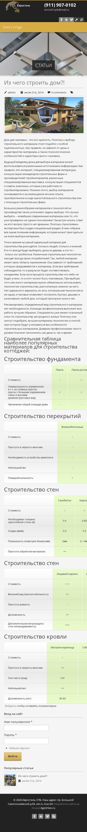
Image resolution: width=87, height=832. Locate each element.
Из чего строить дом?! (34, 82)
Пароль (10, 735)
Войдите (10, 706)
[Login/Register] (76, 19)
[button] (81, 19)
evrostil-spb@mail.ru (56, 9)
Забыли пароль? (19, 748)
